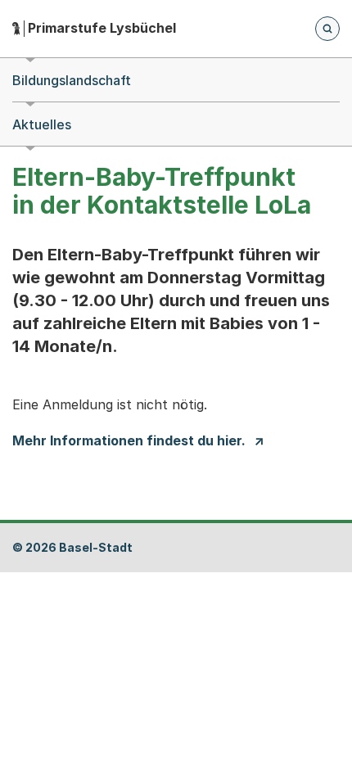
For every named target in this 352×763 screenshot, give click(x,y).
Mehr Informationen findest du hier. (129, 441)
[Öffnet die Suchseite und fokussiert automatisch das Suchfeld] (327, 28)
